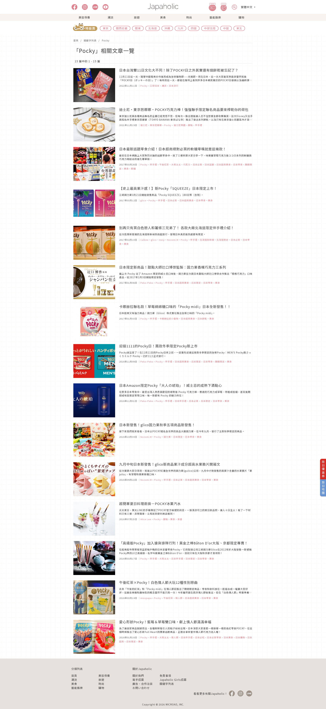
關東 (138, 28)
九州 (180, 28)
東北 (239, 28)
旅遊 (137, 17)
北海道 (152, 28)
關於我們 (138, 675)
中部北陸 (210, 28)
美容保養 (84, 17)
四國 (194, 28)
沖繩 (167, 28)
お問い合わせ (141, 688)
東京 (105, 28)
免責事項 (165, 675)
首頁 (75, 40)
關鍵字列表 (90, 40)
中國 (226, 28)
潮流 (110, 17)
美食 (163, 17)
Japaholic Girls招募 (173, 680)
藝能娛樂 (215, 17)
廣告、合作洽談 (142, 684)
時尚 (189, 17)
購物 (241, 17)
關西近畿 (122, 28)
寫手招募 (138, 680)
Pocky (105, 40)
